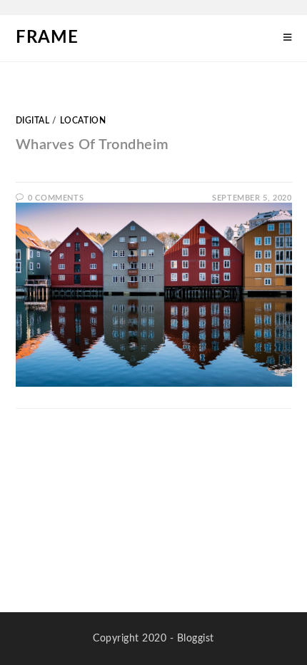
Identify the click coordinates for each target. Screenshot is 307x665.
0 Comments (56, 198)
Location (83, 120)
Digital (33, 120)
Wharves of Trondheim (92, 145)
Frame (47, 37)
